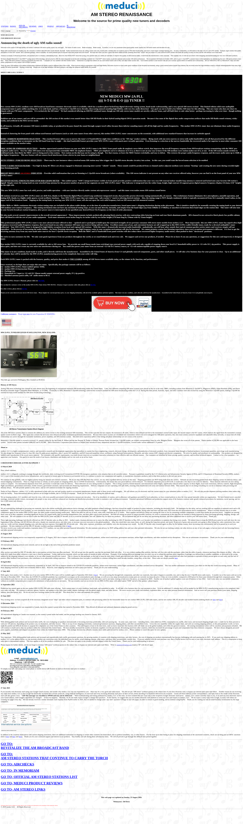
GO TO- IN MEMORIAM (20, 770)
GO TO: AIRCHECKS (17, 764)
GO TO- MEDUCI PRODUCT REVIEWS (32, 783)
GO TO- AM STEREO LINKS (23, 789)
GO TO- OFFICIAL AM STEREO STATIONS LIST (39, 777)
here (69, 526)
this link (41, 281)
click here (26, 314)
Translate (33, 31)
